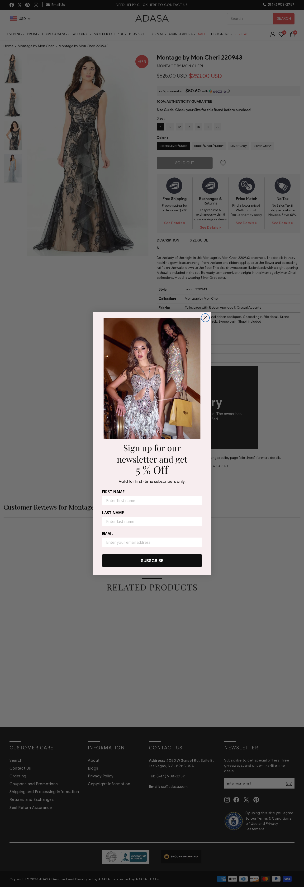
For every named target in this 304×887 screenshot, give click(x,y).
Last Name (113, 512)
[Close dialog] (205, 318)
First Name (113, 491)
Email (108, 533)
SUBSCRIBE (152, 560)
